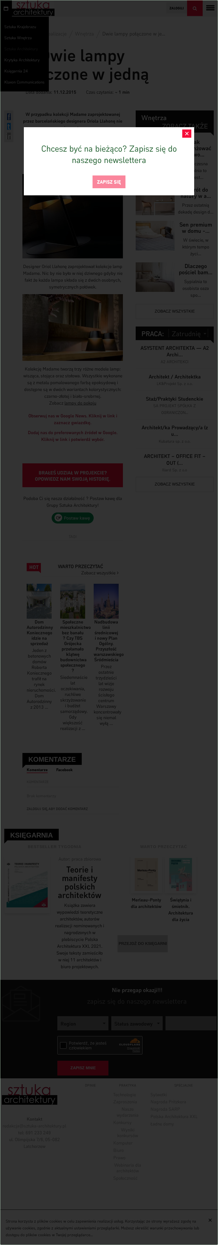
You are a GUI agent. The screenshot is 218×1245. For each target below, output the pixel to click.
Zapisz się (109, 181)
